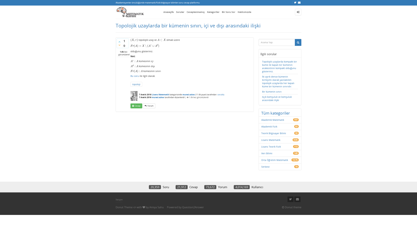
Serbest (265, 166)
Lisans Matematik (160, 94)
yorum (150, 105)
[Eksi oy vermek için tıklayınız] (119, 45)
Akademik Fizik (269, 126)
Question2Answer (193, 207)
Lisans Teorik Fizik (271, 146)
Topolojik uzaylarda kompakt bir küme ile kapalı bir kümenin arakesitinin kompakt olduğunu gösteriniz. (279, 66)
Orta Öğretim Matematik (274, 160)
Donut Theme (124, 207)
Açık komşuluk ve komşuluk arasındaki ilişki (277, 98)
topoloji (136, 84)
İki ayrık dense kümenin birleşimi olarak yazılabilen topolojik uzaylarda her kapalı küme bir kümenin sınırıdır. (278, 81)
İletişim (119, 199)
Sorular (180, 12)
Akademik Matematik (272, 119)
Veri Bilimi (266, 153)
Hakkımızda (244, 12)
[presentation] (134, 39)
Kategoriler (213, 12)
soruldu (220, 94)
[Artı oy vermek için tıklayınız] (119, 41)
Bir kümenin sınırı (272, 91)
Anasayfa (168, 12)
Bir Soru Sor (228, 12)
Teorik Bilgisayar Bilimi (273, 133)
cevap (137, 105)
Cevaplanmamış (196, 12)
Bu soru (134, 76)
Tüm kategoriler (275, 113)
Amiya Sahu (156, 207)
